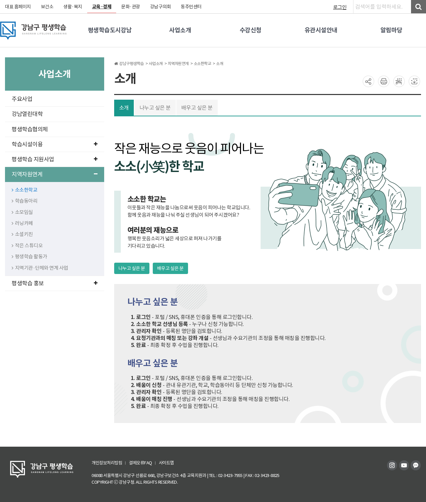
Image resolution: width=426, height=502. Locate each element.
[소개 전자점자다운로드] (414, 81)
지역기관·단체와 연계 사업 (41, 268)
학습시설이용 (27, 144)
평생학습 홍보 (28, 283)
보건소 (47, 7)
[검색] (418, 6)
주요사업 (22, 99)
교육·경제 (101, 7)
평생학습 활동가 (31, 256)
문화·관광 (130, 7)
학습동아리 (26, 201)
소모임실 (24, 212)
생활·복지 (72, 7)
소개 (124, 107)
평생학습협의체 (30, 129)
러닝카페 (24, 223)
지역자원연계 (27, 174)
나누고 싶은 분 (155, 107)
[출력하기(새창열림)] (384, 81)
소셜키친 (24, 234)
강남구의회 (160, 7)
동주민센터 (191, 7)
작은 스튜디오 (29, 245)
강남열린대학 (27, 114)
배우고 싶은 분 (197, 107)
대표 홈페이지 (18, 7)
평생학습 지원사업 (33, 159)
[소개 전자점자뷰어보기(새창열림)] (399, 81)
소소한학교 (26, 190)
